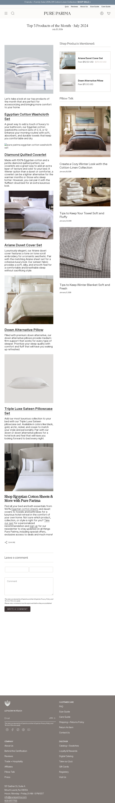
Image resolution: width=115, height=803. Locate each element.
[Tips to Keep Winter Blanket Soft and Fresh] (85, 252)
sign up (34, 525)
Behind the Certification (15, 751)
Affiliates (8, 766)
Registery (64, 772)
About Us (84, 6)
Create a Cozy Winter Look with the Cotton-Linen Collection (83, 165)
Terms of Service (10, 601)
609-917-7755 (10, 800)
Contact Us (64, 732)
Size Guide (94, 6)
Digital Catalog (66, 756)
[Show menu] (6, 13)
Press (7, 777)
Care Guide (106, 6)
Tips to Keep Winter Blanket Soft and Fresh (85, 286)
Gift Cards (64, 766)
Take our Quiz (66, 761)
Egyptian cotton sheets (24, 508)
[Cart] (108, 13)
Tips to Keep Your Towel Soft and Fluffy (82, 214)
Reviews (74, 6)
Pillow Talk (9, 772)
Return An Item (66, 727)
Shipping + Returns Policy (71, 722)
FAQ (61, 706)
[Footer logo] (7, 703)
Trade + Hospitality (13, 761)
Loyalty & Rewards (68, 751)
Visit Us (62, 777)
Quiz (67, 6)
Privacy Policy (45, 599)
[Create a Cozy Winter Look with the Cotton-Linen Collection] (85, 131)
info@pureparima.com (15, 797)
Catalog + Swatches (69, 745)
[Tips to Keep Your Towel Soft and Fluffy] (85, 192)
